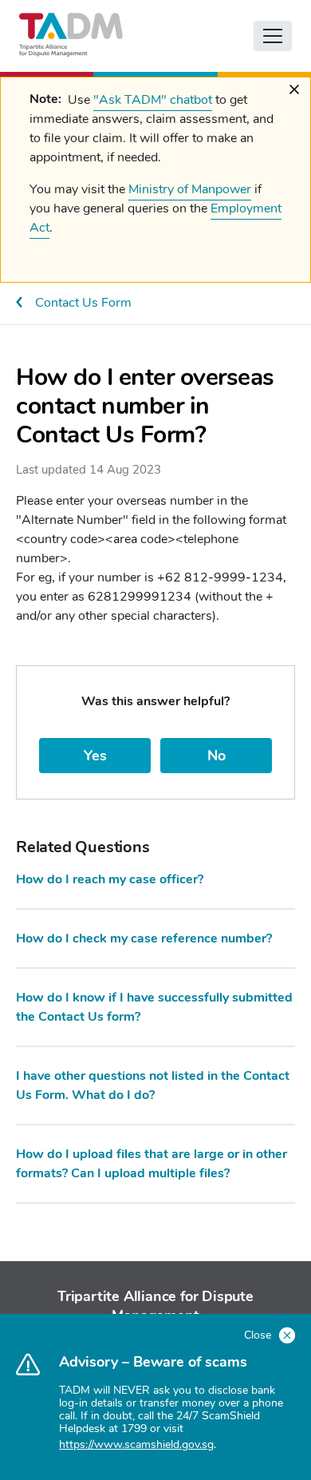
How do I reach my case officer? (109, 879)
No (216, 755)
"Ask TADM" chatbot (152, 100)
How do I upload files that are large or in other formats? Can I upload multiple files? (151, 1163)
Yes (95, 755)
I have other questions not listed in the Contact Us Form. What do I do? (152, 1085)
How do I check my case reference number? (144, 938)
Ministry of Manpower (189, 189)
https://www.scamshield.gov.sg (136, 1444)
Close (259, 1335)
